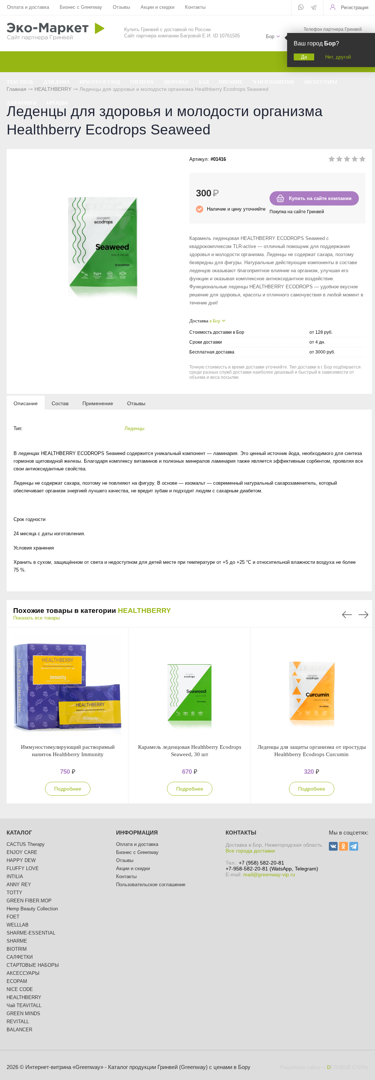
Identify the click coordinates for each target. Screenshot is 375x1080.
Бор (270, 36)
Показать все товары (36, 618)
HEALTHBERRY (144, 610)
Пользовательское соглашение (150, 884)
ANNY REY (19, 884)
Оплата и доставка (28, 7)
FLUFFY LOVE (23, 868)
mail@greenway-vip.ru (269, 874)
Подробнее (67, 789)
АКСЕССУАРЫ (23, 973)
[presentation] (25, 403)
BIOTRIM (17, 949)
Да (304, 57)
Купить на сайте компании (320, 198)
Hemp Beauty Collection (32, 908)
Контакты (195, 7)
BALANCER (19, 1029)
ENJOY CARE (22, 852)
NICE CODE (20, 989)
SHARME (17, 941)
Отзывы (121, 7)
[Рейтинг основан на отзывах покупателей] (346, 160)
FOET (13, 917)
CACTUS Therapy (26, 844)
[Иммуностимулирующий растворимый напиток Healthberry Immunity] (67, 685)
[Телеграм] (313, 8)
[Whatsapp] (300, 7)
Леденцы (134, 428)
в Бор (214, 320)
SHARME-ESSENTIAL (31, 933)
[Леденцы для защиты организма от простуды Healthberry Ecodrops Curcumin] (311, 685)
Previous (347, 614)
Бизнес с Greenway (81, 7)
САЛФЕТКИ (20, 957)
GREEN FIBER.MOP (29, 900)
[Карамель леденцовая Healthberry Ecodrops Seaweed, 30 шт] (189, 685)
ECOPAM (17, 981)
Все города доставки (250, 851)
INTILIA (15, 876)
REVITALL (18, 1021)
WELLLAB (18, 925)
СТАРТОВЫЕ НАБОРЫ (33, 965)
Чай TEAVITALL (24, 1005)
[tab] (26, 403)
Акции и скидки (157, 7)
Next (363, 614)
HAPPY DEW (21, 860)
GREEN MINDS (23, 1013)
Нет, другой (338, 57)
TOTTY (14, 892)
